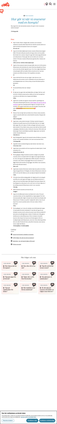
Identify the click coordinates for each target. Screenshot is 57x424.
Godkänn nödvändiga (47, 420)
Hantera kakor (8, 420)
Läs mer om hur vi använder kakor (28, 417)
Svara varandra (29, 15)
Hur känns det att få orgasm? (10, 267)
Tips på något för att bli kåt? (9, 278)
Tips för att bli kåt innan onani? (46, 267)
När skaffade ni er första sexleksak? (28, 288)
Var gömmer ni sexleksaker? (46, 278)
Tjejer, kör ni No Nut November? (27, 278)
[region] (28, 417)
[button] (50, 5)
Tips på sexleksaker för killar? (8, 289)
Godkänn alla (32, 420)
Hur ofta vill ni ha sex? (28, 267)
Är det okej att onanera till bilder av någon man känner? (47, 289)
